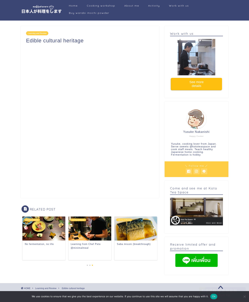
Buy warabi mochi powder (89, 13)
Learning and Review (37, 33)
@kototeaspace (200, 146)
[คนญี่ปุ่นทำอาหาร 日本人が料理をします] (41, 16)
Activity (154, 5)
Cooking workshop (101, 5)
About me (131, 5)
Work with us (179, 5)
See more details (196, 84)
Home (73, 5)
